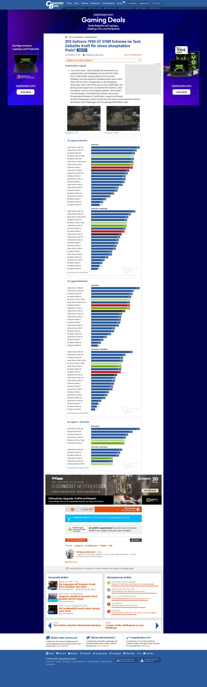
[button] (156, 3)
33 (67, 589)
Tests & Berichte (76, 37)
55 (67, 614)
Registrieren (144, 3)
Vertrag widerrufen (79, 661)
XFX (110, 546)
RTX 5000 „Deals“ (96, 8)
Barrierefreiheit (106, 661)
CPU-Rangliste (156, 8)
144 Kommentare (77, 540)
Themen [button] (84, 3)
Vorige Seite (70, 509)
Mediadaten (67, 661)
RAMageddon (81, 8)
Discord (62, 653)
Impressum (50, 661)
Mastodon (130, 653)
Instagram (116, 653)
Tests (76, 3)
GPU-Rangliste (142, 8)
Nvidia (103, 546)
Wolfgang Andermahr (86, 552)
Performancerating (128, 509)
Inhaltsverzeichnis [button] (80, 60)
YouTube (149, 653)
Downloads (95, 3)
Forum (119, 3)
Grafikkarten (91, 37)
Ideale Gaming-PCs (127, 8)
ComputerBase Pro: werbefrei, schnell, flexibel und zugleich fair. (101, 568)
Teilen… (137, 540)
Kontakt (58, 661)
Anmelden (133, 3)
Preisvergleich (108, 3)
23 (67, 602)
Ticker (69, 3)
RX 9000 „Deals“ (111, 8)
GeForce (79, 546)
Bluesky (74, 653)
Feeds (51, 653)
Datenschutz (50, 664)
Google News (101, 653)
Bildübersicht (72, 562)
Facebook (87, 653)
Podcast (71, 8)
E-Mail (99, 552)
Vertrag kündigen (93, 661)
